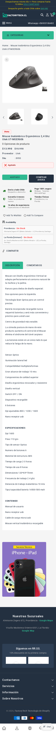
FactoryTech (21, 711)
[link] (4, 729)
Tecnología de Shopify (39, 711)
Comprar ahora (41, 178)
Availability (11, 222)
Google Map (28, 631)
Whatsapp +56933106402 (41, 23)
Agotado (15, 177)
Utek (18, 153)
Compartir (12, 251)
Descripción (12, 265)
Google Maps (46, 620)
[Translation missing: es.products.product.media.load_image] (15, 116)
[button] (42, 15)
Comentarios (34, 265)
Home (5, 45)
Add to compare (35, 215)
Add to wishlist (14, 215)
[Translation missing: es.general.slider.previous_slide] (3, 118)
